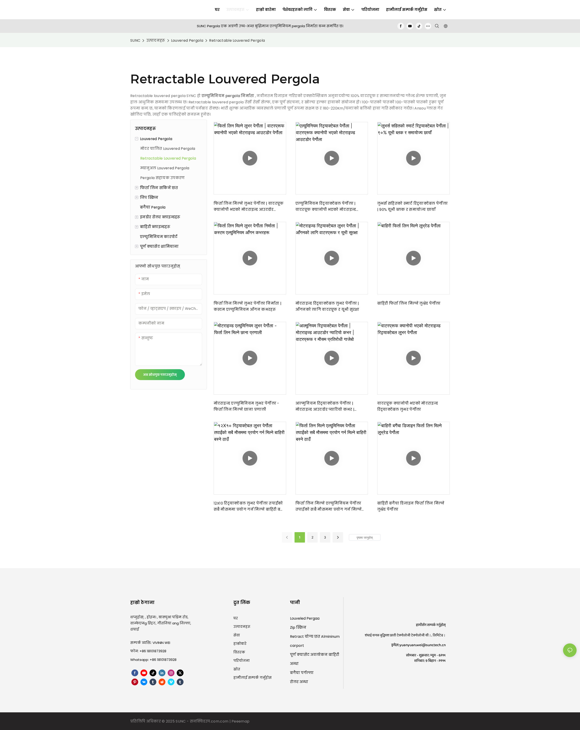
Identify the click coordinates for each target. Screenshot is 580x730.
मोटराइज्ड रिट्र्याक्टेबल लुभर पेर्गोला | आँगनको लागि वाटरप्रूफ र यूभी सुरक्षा (327, 306)
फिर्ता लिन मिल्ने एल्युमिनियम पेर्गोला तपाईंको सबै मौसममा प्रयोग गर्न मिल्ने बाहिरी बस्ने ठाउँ (328, 506)
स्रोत (236, 669)
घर (235, 618)
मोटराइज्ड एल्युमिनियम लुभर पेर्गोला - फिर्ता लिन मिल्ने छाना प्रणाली (246, 406)
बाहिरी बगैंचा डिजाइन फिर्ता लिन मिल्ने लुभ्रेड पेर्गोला (410, 506)
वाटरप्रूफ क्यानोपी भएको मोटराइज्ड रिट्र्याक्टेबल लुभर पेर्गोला (407, 406)
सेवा (236, 635)
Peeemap (240, 721)
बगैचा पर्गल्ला (302, 672)
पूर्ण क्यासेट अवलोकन (309, 654)
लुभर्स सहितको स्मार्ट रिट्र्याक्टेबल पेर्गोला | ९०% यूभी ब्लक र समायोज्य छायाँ (412, 206)
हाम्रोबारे (239, 643)
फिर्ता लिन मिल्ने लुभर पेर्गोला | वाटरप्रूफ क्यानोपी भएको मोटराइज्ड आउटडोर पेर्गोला (249, 207)
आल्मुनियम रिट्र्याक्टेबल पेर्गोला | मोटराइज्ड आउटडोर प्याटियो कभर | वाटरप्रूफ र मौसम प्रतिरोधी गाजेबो (325, 406)
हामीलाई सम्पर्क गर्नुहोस (252, 677)
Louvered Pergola (187, 40)
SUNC (135, 40)
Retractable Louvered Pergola (237, 40)
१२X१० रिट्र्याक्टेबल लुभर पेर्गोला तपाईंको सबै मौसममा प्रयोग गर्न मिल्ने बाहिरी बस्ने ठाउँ (249, 506)
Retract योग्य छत (305, 636)
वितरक (239, 652)
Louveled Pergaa (304, 618)
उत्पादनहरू (155, 40)
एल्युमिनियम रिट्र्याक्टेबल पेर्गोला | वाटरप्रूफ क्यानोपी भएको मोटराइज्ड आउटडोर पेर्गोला (325, 207)
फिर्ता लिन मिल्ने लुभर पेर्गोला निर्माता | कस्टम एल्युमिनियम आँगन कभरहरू (247, 306)
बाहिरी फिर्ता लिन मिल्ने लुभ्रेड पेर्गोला (409, 303)
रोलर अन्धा (299, 681)
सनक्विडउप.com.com (210, 721)
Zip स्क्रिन (298, 627)
